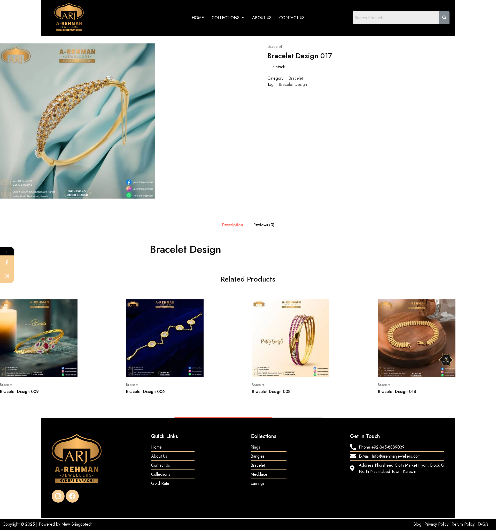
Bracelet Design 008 (271, 392)
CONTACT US (292, 18)
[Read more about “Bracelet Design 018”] (419, 369)
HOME (198, 18)
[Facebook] (72, 496)
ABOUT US (262, 18)
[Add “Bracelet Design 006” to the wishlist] (194, 369)
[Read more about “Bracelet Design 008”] (293, 369)
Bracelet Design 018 (397, 392)
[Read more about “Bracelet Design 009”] (41, 369)
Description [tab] (232, 225)
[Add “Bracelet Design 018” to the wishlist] (446, 369)
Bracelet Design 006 (145, 392)
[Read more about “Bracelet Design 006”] (167, 369)
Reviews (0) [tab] (263, 225)
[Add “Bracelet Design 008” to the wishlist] (320, 369)
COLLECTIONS (225, 18)
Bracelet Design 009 (19, 392)
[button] (228, 18)
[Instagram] (58, 496)
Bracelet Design (293, 84)
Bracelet (274, 46)
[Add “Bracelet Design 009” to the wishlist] (68, 369)
